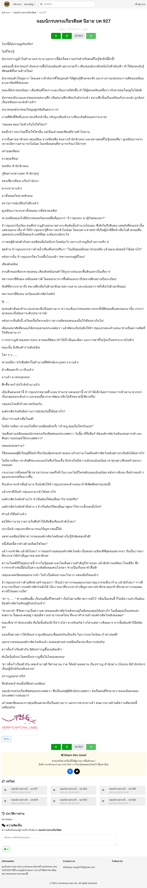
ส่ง (7, 849)
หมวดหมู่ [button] (28, 4)
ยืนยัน (6, 739)
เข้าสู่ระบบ (140, 4)
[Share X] (77, 771)
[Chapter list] (67, 36)
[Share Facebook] (70, 771)
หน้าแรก (17, 4)
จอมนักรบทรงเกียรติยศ (24, 12)
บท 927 (43, 12)
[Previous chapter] (56, 36)
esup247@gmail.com (84, 867)
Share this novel (75, 755)
